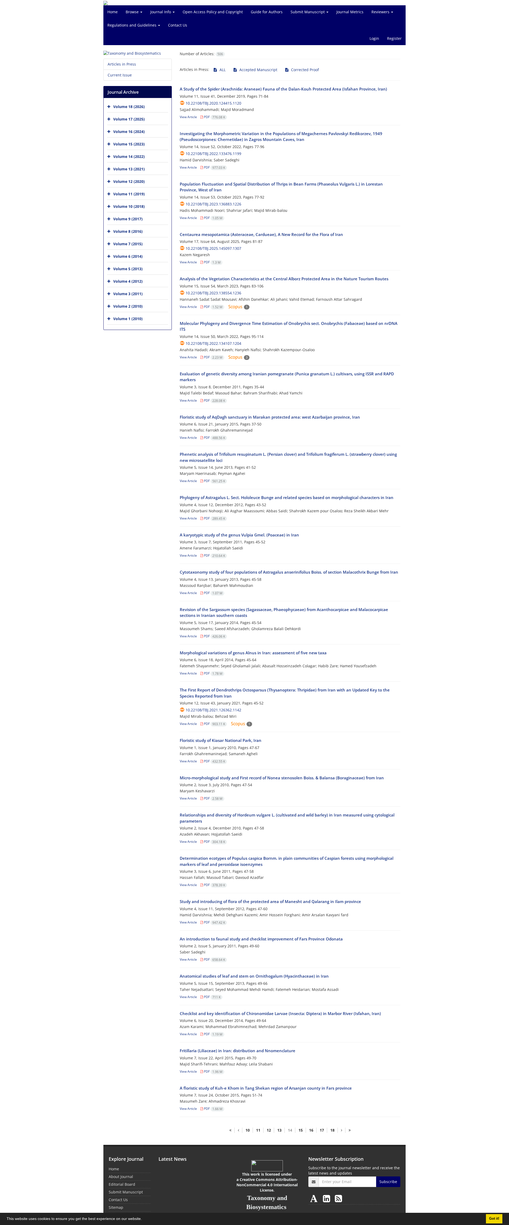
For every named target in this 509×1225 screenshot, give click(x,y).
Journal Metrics (349, 11)
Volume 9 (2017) (128, 218)
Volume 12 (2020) (129, 181)
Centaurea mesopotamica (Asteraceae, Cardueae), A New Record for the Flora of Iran (261, 234)
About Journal (121, 1176)
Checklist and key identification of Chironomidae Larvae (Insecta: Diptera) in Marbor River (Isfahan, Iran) (280, 1013)
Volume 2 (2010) (128, 306)
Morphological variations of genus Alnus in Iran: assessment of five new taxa (253, 652)
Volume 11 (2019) (129, 193)
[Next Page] (341, 1130)
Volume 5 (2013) (128, 268)
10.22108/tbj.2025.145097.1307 (213, 248)
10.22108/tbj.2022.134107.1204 (213, 343)
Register (394, 38)
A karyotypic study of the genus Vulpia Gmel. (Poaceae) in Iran (239, 535)
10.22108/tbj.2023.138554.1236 (213, 292)
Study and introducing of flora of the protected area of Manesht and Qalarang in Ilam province (270, 901)
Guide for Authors (267, 11)
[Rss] (338, 1198)
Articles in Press (122, 64)
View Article (188, 117)
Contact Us (177, 25)
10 (247, 1130)
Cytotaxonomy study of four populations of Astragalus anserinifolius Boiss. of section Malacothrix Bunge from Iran (289, 572)
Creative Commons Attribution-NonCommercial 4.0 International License (267, 1185)
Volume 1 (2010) (128, 318)
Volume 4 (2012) (128, 281)
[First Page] (230, 1130)
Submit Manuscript (308, 11)
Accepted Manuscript (257, 69)
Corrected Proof (304, 69)
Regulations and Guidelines (132, 25)
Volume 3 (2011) (128, 293)
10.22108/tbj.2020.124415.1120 (213, 103)
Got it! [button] (494, 1218)
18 (332, 1130)
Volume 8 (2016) (128, 231)
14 (290, 1130)
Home (112, 11)
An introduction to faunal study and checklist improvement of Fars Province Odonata (261, 939)
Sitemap (116, 1207)
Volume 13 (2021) (129, 168)
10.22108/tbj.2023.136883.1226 (213, 204)
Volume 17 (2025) (129, 119)
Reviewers (380, 11)
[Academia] (315, 1198)
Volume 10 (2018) (129, 206)
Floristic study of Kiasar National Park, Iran (220, 740)
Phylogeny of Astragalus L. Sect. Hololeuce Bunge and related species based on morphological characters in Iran (286, 497)
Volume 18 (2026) (129, 106)
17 (322, 1130)
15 (301, 1130)
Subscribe (388, 1181)
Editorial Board (122, 1184)
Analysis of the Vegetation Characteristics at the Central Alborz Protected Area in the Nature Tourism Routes (284, 278)
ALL (222, 69)
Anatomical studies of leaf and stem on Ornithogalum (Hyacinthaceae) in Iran (254, 976)
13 (279, 1130)
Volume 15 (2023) (129, 144)
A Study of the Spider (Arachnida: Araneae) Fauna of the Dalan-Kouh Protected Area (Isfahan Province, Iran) (283, 89)
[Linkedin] (328, 1198)
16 (311, 1130)
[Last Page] (349, 1130)
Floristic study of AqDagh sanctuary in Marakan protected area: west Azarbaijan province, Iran (270, 417)
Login (374, 38)
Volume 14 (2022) (129, 156)
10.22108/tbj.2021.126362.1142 (213, 709)
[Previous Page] (238, 1130)
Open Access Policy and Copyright (213, 11)
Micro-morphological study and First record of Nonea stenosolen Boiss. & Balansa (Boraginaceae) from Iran (282, 777)
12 (269, 1130)
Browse (133, 11)
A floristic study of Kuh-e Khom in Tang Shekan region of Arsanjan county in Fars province (266, 1088)
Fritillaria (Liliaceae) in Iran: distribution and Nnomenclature (237, 1050)
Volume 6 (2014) (128, 256)
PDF (214, 117)
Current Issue (120, 75)
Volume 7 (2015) (128, 243)
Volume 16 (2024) (129, 131)
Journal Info (161, 11)
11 (258, 1130)
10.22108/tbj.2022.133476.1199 (213, 153)
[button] (143, 1219)
